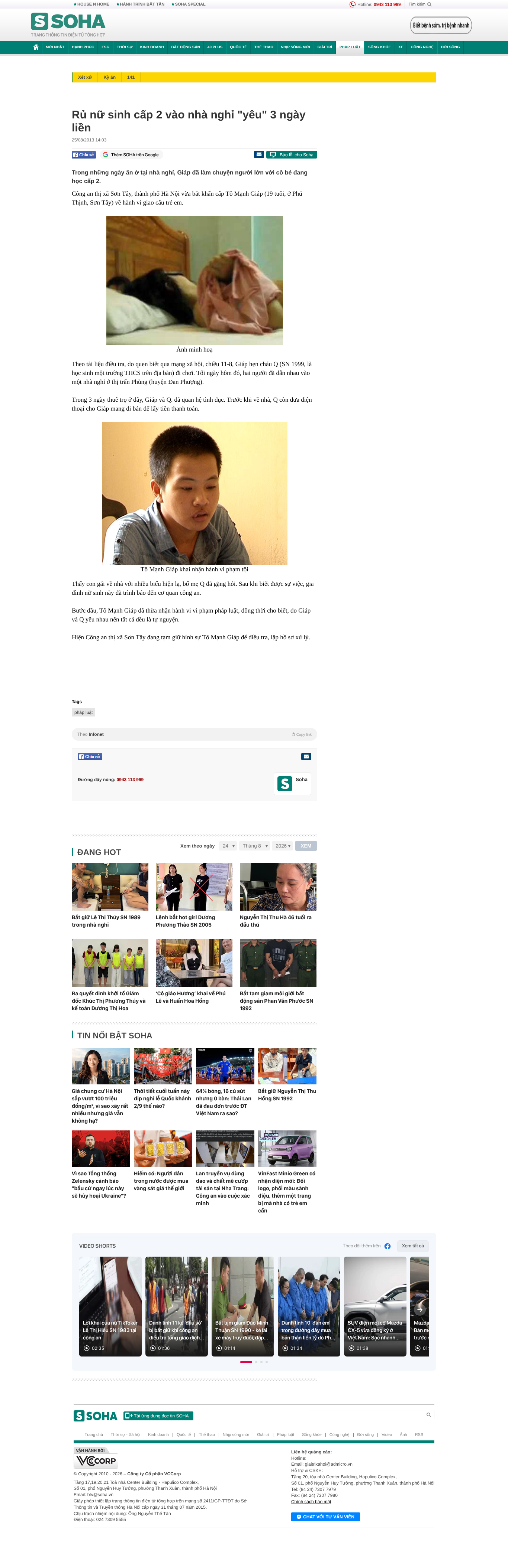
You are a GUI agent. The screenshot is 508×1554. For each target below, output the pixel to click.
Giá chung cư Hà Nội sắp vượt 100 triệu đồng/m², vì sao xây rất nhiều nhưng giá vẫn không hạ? (100, 1106)
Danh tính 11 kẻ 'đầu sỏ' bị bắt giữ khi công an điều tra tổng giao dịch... (176, 1330)
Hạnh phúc (83, 47)
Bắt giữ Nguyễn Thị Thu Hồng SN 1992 (287, 1095)
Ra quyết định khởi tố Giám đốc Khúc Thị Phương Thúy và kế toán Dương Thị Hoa (108, 1001)
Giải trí (324, 47)
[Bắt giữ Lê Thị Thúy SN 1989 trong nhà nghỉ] (110, 887)
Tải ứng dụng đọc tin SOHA (161, 1415)
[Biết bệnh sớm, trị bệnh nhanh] (441, 25)
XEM (306, 846)
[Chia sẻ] (84, 155)
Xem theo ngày (197, 846)
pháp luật (83, 712)
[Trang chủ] (68, 25)
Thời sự (124, 47)
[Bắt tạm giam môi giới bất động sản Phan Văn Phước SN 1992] (278, 963)
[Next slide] (420, 1310)
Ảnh (403, 1435)
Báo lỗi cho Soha (297, 154)
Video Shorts (97, 1246)
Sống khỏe (379, 47)
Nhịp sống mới (295, 47)
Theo (194, 734)
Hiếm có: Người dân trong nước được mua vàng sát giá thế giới (161, 1181)
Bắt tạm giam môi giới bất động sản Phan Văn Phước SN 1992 (276, 1001)
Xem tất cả (413, 1246)
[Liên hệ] (306, 756)
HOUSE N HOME (93, 4)
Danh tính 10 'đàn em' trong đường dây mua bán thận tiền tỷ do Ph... (308, 1330)
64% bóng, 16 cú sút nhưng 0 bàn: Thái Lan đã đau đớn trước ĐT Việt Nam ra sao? (223, 1102)
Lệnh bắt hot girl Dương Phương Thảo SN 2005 (185, 921)
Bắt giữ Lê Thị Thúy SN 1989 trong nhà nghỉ (106, 921)
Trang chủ (94, 1435)
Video (387, 1435)
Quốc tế (238, 47)
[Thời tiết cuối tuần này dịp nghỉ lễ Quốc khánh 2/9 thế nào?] (163, 1066)
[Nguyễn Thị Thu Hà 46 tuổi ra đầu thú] (278, 887)
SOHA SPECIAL (190, 4)
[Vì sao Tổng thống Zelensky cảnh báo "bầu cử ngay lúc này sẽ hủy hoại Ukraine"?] (101, 1148)
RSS (419, 1435)
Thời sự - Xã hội (125, 1435)
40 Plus (215, 47)
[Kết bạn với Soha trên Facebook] (285, 783)
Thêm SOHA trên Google (135, 154)
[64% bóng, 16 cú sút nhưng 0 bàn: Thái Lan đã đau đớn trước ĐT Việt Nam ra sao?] (225, 1066)
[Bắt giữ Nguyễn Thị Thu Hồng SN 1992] (287, 1066)
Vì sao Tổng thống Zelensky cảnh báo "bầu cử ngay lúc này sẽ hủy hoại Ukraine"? (99, 1184)
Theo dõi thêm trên (362, 1246)
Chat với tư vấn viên (328, 1516)
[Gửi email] (259, 154)
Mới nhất (55, 47)
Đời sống (450, 47)
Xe (400, 47)
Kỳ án (109, 77)
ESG (105, 47)
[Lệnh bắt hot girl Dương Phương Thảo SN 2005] (194, 887)
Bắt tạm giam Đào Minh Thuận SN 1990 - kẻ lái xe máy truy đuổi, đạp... (241, 1330)
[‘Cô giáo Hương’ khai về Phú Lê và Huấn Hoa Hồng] (194, 963)
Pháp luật (350, 47)
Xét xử (85, 77)
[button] (246, 1362)
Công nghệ (422, 47)
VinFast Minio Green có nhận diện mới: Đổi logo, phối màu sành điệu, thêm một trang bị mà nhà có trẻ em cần (286, 1192)
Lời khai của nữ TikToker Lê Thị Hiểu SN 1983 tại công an (110, 1330)
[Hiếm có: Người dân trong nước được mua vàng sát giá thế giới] (163, 1148)
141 (131, 77)
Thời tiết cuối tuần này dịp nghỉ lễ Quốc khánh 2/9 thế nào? (162, 1098)
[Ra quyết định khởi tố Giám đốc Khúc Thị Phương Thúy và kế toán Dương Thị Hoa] (110, 963)
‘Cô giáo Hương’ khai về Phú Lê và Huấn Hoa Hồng (191, 997)
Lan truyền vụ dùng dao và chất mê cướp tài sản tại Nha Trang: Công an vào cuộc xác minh (223, 1188)
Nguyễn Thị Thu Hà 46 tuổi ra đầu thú (276, 921)
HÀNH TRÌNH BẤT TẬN (142, 4)
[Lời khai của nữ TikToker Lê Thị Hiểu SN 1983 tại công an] (110, 1307)
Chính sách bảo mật (311, 1501)
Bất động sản (185, 47)
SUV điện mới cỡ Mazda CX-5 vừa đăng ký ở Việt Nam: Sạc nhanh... (375, 1330)
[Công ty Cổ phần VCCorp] (164, 1458)
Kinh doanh (152, 47)
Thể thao (263, 47)
